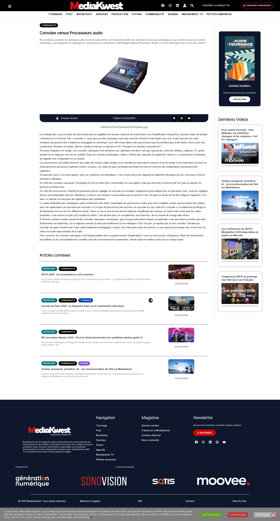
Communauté (154, 14)
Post (69, 14)
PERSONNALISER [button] (265, 514)
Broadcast (84, 14)
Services (102, 14)
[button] (174, 118)
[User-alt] (184, 5)
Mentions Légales (90, 501)
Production (119, 14)
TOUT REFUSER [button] (238, 514)
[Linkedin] (177, 5)
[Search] (192, 5)
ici (91, 517)
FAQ (140, 501)
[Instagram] (170, 5)
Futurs (137, 14)
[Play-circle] (217, 442)
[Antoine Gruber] (57, 118)
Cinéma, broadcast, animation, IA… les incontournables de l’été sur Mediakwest (86, 369)
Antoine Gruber (69, 118)
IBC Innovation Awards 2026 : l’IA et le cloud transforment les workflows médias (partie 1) (92, 337)
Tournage (55, 14)
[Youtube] (224, 442)
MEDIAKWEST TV (192, 14)
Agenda (173, 14)
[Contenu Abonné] (151, 300)
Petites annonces (219, 14)
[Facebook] (163, 5)
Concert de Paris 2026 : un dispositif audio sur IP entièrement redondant (82, 306)
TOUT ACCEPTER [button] (211, 514)
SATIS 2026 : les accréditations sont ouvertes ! (67, 274)
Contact (189, 501)
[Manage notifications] (273, 515)
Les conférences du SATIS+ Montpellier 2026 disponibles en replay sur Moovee (240, 232)
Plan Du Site (239, 501)
